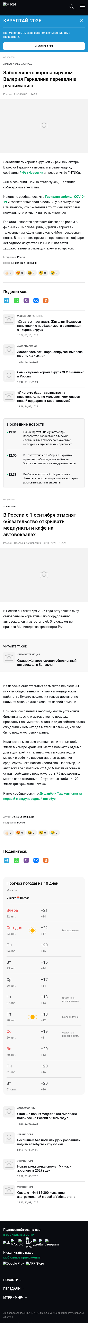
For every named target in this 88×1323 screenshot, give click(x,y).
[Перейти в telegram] (6, 301)
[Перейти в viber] (26, 301)
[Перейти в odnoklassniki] (46, 301)
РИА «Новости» (31, 173)
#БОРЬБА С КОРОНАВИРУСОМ (18, 64)
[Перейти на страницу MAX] (14, 1242)
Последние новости (25, 424)
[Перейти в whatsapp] (16, 301)
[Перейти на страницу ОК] (21, 1242)
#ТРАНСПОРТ (9, 506)
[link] (30, 316)
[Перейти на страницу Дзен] (37, 1242)
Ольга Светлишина (23, 817)
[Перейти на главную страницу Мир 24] (9, 6)
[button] (6, 300)
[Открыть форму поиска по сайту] (72, 6)
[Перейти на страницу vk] (6, 1243)
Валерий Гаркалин (26, 262)
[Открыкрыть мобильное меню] (82, 6)
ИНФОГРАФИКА (44, 46)
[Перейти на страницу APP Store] (35, 1266)
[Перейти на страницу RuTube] (44, 1242)
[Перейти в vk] (36, 301)
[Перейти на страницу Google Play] (13, 1266)
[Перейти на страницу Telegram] (52, 1242)
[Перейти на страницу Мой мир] (29, 1242)
